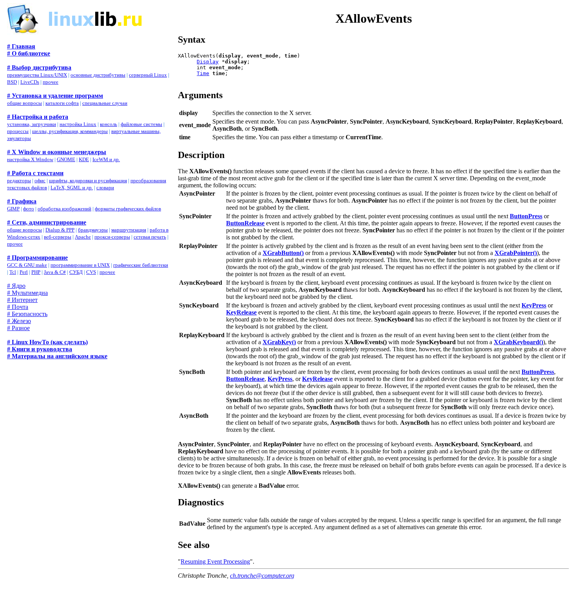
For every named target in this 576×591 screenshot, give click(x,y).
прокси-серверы (112, 237)
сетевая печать (150, 237)
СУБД (76, 272)
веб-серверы (57, 237)
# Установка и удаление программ (55, 95)
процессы (18, 131)
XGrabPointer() (515, 253)
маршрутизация (128, 230)
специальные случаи (104, 103)
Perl (24, 272)
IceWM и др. (106, 159)
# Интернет (22, 299)
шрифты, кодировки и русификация (88, 180)
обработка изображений (64, 209)
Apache (83, 237)
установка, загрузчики (31, 124)
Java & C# (55, 272)
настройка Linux (78, 124)
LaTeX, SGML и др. (72, 187)
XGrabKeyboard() (518, 342)
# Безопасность (27, 314)
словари (105, 187)
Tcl (12, 272)
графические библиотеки (140, 265)
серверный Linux (148, 75)
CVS (91, 272)
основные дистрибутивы (98, 75)
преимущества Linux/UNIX (37, 75)
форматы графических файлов (128, 209)
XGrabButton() (283, 253)
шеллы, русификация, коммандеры (70, 131)
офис (39, 180)
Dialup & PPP (59, 230)
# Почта (17, 307)
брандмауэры (93, 230)
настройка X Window (30, 159)
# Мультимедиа (27, 292)
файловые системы (141, 124)
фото (28, 209)
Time (203, 73)
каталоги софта (62, 103)
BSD (12, 82)
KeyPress (534, 305)
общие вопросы (24, 103)
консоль (108, 124)
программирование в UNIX (80, 265)
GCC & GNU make (27, 265)
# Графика (21, 201)
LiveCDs (29, 82)
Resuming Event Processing (215, 561)
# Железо (19, 321)
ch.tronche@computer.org (262, 575)
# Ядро (16, 285)
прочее (50, 82)
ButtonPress (526, 216)
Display (208, 62)
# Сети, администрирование (46, 222)
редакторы (19, 180)
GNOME (66, 159)
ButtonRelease (245, 223)
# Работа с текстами (35, 173)
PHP (35, 272)
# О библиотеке (28, 53)
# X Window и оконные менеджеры (56, 152)
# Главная (21, 46)
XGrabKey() (279, 342)
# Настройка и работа (37, 116)
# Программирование (37, 257)
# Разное (18, 328)
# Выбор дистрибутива (39, 67)
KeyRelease (241, 312)
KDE (84, 159)
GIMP (13, 209)
